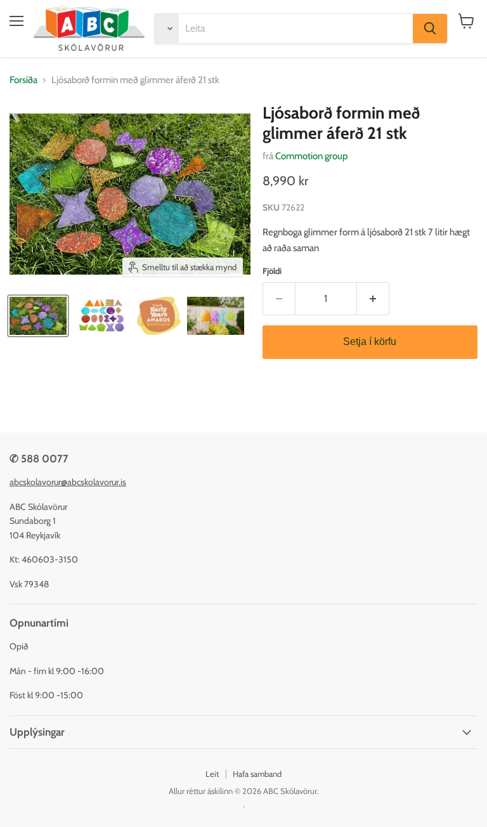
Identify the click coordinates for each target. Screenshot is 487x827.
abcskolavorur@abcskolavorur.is (68, 482)
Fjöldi (272, 271)
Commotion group (311, 156)
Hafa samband (257, 774)
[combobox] (296, 28)
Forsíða (23, 80)
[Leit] (430, 28)
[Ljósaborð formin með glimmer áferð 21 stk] (38, 316)
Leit (212, 774)
